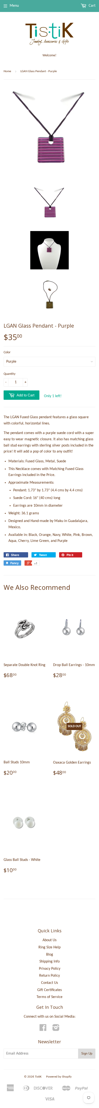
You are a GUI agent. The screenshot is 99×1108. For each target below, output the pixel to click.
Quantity (9, 374)
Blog (49, 955)
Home (7, 71)
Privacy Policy (49, 969)
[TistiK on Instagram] (56, 1029)
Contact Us (49, 983)
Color (7, 352)
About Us (49, 940)
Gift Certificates (49, 990)
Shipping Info (49, 961)
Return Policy (49, 976)
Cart (91, 6)
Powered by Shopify (59, 1076)
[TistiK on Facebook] (43, 1029)
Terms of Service (49, 997)
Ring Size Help (49, 947)
